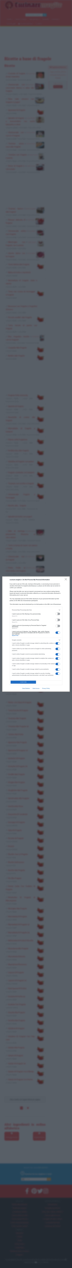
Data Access (36, 688)
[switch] (57, 614)
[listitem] (36, 610)
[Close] (66, 579)
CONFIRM (23, 682)
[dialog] (36, 634)
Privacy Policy (46, 688)
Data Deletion (26, 688)
